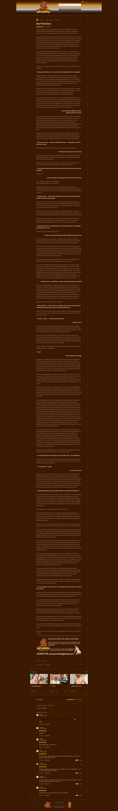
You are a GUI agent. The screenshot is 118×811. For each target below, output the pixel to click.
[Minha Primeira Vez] (79, 679)
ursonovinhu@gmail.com (59, 802)
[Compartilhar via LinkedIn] (42, 661)
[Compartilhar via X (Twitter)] (39, 661)
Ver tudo (86, 671)
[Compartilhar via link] (45, 661)
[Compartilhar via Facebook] (36, 661)
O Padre (54, 686)
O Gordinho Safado (36, 686)
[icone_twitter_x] (57, 804)
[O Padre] (59, 679)
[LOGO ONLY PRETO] (60, 804)
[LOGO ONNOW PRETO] (59, 804)
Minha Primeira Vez (76, 686)
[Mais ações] (81, 20)
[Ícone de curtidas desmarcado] (40, 724)
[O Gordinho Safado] (39, 679)
